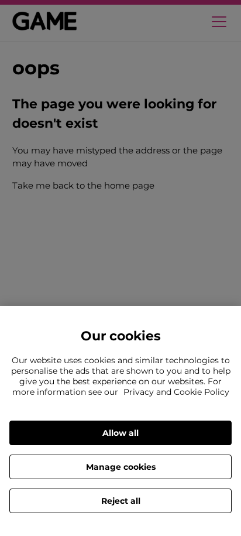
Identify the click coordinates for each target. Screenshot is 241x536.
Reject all (120, 501)
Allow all (120, 433)
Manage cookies (121, 467)
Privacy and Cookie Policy (176, 392)
